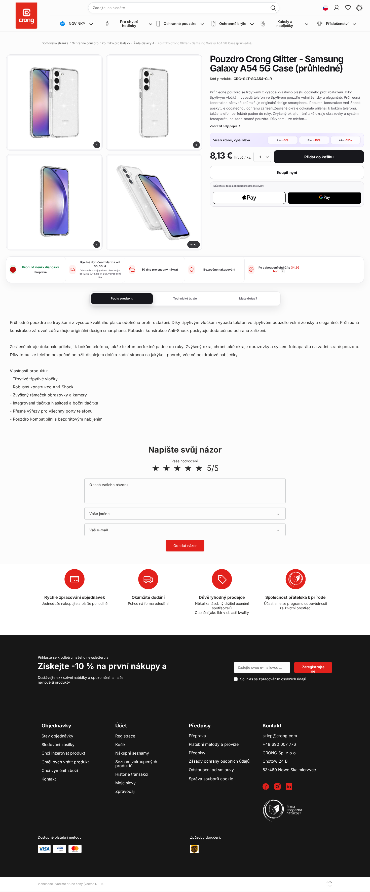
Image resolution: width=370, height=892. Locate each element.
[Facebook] (268, 787)
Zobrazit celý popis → (225, 126)
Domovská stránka (55, 43)
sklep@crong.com (280, 736)
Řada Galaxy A (143, 43)
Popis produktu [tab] (122, 298)
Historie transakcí (131, 774)
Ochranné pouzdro (85, 43)
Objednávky (56, 726)
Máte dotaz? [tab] (248, 298)
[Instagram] (280, 787)
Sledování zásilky (58, 745)
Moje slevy (125, 783)
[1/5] (156, 468)
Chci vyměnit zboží (60, 771)
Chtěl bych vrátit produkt (65, 762)
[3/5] (177, 468)
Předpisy (197, 753)
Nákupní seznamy (132, 753)
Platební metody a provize (214, 744)
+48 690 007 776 (279, 744)
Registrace (125, 736)
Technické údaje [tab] (185, 298)
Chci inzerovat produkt (63, 753)
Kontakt (49, 779)
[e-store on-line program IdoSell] (329, 884)
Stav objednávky (57, 736)
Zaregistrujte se (313, 669)
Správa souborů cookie (211, 778)
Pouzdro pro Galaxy (116, 43)
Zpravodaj (125, 792)
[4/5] (188, 468)
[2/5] (166, 468)
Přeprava (197, 736)
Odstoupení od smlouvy (211, 770)
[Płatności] (44, 849)
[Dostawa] (194, 849)
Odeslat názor (185, 545)
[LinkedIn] (291, 787)
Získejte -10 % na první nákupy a (102, 666)
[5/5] (199, 468)
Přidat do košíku (319, 157)
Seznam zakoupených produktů (136, 764)
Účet (121, 726)
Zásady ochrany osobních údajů (219, 761)
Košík (120, 745)
